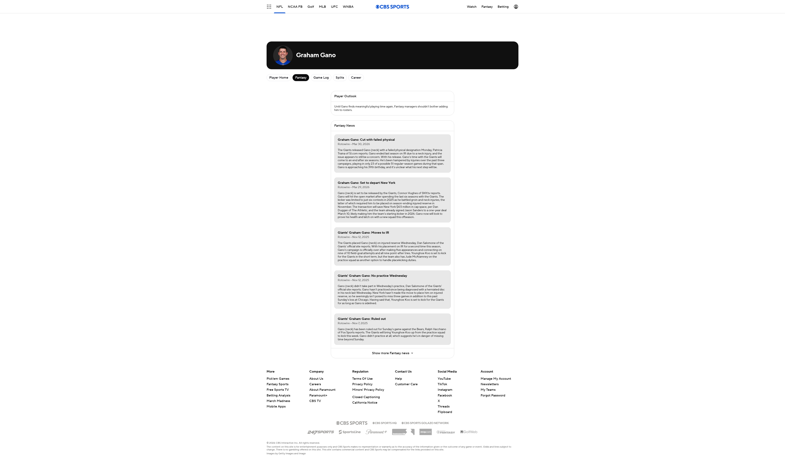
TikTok (442, 384)
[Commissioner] (403, 430)
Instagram (445, 390)
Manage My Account (496, 379)
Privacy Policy (362, 384)
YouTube (444, 379)
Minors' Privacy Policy (368, 390)
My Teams (488, 390)
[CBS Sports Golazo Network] (425, 423)
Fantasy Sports (277, 384)
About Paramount (322, 390)
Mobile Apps (276, 406)
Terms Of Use (362, 379)
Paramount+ (318, 395)
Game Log (321, 78)
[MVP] (425, 430)
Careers (315, 384)
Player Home (278, 78)
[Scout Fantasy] (446, 432)
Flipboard (445, 412)
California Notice (364, 403)
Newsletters (490, 384)
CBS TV (315, 401)
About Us (316, 379)
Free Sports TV (278, 390)
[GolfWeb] (469, 432)
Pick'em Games (278, 379)
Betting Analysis (278, 395)
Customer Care (406, 384)
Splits (340, 78)
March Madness (278, 401)
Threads (444, 406)
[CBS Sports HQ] (384, 423)
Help (398, 379)
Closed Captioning (366, 397)
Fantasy (300, 78)
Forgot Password (493, 395)
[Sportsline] (350, 431)
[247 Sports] (320, 431)
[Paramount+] (376, 431)
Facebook (445, 395)
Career (356, 78)
